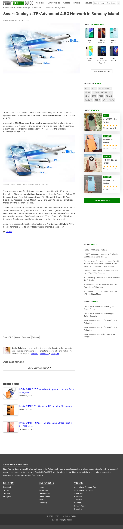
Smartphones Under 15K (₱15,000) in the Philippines (100, 321)
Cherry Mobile (105, 88)
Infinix (104, 92)
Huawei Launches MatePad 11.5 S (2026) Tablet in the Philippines (100, 285)
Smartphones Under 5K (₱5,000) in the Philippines (99, 335)
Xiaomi (111, 100)
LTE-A (11, 337)
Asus (94, 88)
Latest (94, 24)
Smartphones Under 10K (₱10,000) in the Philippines (100, 328)
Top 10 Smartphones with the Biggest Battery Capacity (99, 314)
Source (9, 231)
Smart (17, 337)
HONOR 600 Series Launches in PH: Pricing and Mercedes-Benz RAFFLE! (101, 255)
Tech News (40, 3)
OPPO (94, 96)
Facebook (44, 353)
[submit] (118, 3)
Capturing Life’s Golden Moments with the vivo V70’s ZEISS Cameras (101, 272)
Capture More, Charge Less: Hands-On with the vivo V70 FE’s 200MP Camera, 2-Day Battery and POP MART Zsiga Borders (101, 263)
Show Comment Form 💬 (39, 368)
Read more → (37, 475)
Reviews (77, 3)
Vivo (105, 100)
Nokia (87, 96)
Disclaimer (78, 509)
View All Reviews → (101, 200)
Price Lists (43, 503)
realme (109, 96)
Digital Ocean (66, 520)
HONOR (87, 92)
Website (34, 353)
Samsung (88, 100)
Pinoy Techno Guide (18, 464)
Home (5, 8)
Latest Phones (54, 3)
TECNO (97, 100)
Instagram (55, 353)
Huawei (96, 92)
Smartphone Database (83, 490)
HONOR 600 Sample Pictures (95, 250)
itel (110, 92)
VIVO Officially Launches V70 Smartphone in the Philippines (102, 278)
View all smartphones (101, 71)
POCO (101, 96)
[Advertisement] (39, 91)
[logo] (18, 3)
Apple (87, 88)
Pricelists (88, 3)
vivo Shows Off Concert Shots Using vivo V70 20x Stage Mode (100, 292)
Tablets (66, 3)
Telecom (35, 337)
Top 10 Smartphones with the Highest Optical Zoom (99, 307)
